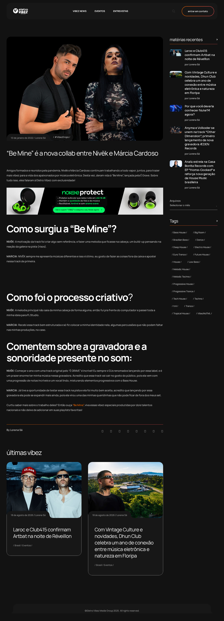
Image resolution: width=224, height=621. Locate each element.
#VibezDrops (62, 137)
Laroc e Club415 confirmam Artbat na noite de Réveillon (42, 532)
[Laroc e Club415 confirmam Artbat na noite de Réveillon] (176, 52)
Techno (198, 298)
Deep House (179, 247)
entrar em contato (198, 11)
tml (175, 306)
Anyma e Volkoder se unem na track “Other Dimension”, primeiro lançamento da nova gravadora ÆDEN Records (200, 138)
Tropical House (181, 313)
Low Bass (194, 261)
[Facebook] (120, 431)
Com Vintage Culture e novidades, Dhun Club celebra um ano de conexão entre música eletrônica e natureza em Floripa (124, 542)
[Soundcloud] (102, 431)
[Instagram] (137, 431)
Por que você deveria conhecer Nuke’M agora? (199, 110)
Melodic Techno (181, 276)
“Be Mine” (78, 405)
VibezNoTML (204, 313)
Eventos (26, 545)
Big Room (199, 232)
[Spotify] (111, 431)
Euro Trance (179, 254)
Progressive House (183, 283)
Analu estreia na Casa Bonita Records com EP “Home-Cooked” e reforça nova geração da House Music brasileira (200, 172)
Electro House (202, 247)
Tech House (179, 298)
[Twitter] (154, 431)
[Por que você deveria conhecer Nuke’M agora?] (176, 108)
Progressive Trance (183, 291)
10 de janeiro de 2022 (22, 137)
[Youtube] (162, 431)
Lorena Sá (40, 137)
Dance (200, 239)
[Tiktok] (145, 431)
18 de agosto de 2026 (22, 515)
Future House (202, 254)
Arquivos (175, 201)
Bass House (179, 232)
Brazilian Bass (180, 239)
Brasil (17, 545)
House (176, 261)
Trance (189, 306)
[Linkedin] (128, 431)
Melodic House (181, 269)
